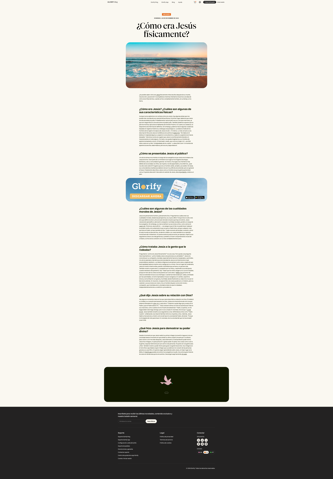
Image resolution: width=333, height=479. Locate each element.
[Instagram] (198, 440)
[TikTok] (202, 440)
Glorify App (164, 2)
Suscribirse (151, 421)
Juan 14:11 (156, 303)
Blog (173, 2)
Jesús (158, 95)
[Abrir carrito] (195, 2)
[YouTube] (202, 444)
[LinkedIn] (206, 444)
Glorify (184, 172)
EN (200, 452)
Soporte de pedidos (124, 446)
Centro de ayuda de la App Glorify (128, 455)
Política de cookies (165, 443)
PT (212, 452)
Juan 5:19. (142, 226)
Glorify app (148, 352)
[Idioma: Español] (199, 2)
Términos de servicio (166, 440)
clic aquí (184, 354)
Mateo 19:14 (179, 272)
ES (206, 452)
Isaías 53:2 (176, 133)
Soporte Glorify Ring (124, 436)
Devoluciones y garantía (125, 449)
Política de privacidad (166, 436)
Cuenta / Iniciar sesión (125, 458)
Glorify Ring (154, 2)
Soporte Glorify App (124, 440)
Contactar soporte (123, 452)
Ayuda (180, 2)
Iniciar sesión (220, 2)
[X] (206, 440)
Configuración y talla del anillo (127, 443)
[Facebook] (198, 444)
